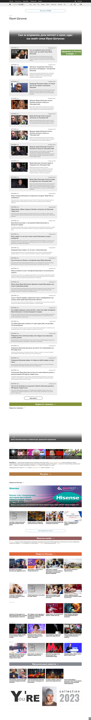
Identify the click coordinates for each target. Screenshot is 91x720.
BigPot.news (58, 462)
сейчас (37, 465)
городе (33, 467)
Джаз (47, 4)
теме (26, 467)
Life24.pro (51, 462)
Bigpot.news (11, 583)
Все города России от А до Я (45, 530)
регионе (39, 467)
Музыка (60, 4)
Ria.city (10, 510)
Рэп (38, 4)
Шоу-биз (11, 542)
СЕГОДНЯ (41, 543)
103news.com (33, 1)
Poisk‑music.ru (18, 1)
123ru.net (79, 1)
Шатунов (13, 48)
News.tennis (26, 1)
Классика (53, 4)
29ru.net (11, 1)
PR (64, 4)
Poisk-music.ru (12, 448)
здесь (52, 467)
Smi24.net (11, 642)
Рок (31, 4)
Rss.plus (40, 1)
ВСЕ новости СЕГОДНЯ (45, 10)
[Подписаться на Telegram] (75, 1)
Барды (43, 4)
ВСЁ (21, 543)
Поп (34, 4)
